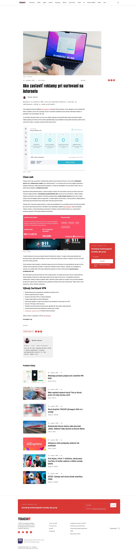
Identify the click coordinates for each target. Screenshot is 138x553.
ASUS (79, 2)
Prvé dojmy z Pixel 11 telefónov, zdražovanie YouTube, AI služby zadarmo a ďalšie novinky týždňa (65, 461)
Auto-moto (72, 2)
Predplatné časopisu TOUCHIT (78, 523)
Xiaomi (64, 2)
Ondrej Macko (52, 431)
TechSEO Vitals (34, 548)
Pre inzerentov (53, 526)
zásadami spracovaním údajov (99, 508)
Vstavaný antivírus (32, 311)
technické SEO (22, 548)
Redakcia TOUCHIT (53, 414)
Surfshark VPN (47, 109)
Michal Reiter (33, 97)
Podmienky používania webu (77, 526)
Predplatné (52, 531)
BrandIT (51, 528)
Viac (104, 2)
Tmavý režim (113, 528)
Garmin (50, 2)
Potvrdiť (102, 261)
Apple (44, 2)
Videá (38, 2)
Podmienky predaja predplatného (78, 528)
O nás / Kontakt (53, 523)
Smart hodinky (91, 2)
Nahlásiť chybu (27, 331)
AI (84, 2)
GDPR (71, 531)
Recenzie (32, 2)
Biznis (99, 2)
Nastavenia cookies (75, 533)
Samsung (57, 2)
